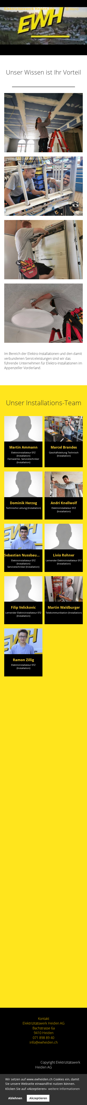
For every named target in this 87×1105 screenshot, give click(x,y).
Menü (74, 8)
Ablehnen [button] (15, 1098)
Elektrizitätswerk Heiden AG (29, 9)
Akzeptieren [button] (38, 1098)
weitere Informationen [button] (64, 1089)
